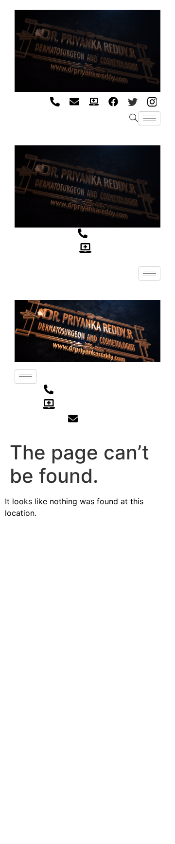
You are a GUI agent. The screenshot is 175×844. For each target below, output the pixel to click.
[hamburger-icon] (149, 118)
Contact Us (27, 661)
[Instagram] (152, 101)
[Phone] (55, 101)
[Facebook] (113, 101)
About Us (23, 598)
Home (17, 582)
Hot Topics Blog (34, 645)
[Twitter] (132, 101)
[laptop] (94, 101)
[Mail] (74, 101)
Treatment (25, 629)
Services (22, 613)
